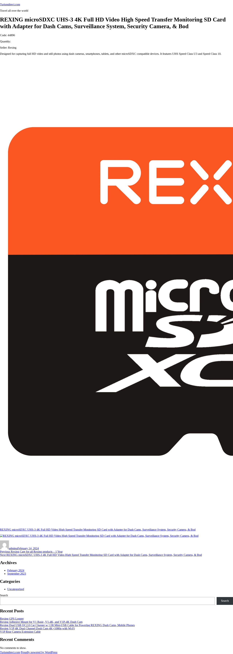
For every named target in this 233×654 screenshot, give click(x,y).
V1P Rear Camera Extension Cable (20, 631)
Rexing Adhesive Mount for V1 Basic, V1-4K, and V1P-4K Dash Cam (41, 621)
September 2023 (16, 573)
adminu (13, 548)
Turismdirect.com (10, 4)
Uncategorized (15, 589)
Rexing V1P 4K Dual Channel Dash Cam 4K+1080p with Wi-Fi (37, 628)
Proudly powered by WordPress (39, 652)
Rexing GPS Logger (12, 618)
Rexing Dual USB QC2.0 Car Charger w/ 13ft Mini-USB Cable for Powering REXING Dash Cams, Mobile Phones (67, 625)
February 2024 (15, 570)
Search (4, 595)
